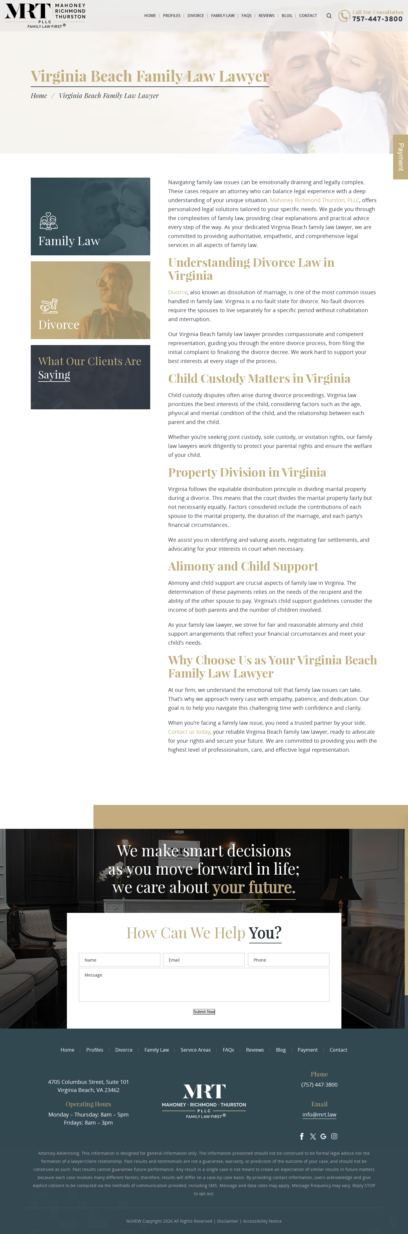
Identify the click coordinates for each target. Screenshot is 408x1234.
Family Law (222, 15)
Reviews (266, 15)
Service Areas (196, 1050)
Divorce (196, 15)
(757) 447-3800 (319, 1084)
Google (323, 1135)
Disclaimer (227, 1221)
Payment (308, 1050)
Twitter (313, 1135)
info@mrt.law (319, 1114)
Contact (308, 15)
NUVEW (133, 1221)
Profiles (171, 15)
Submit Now (204, 1011)
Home (150, 15)
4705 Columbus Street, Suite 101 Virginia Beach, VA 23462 (88, 1085)
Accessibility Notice (262, 1221)
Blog (287, 15)
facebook (302, 1135)
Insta (334, 1135)
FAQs (246, 15)
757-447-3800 (377, 19)
